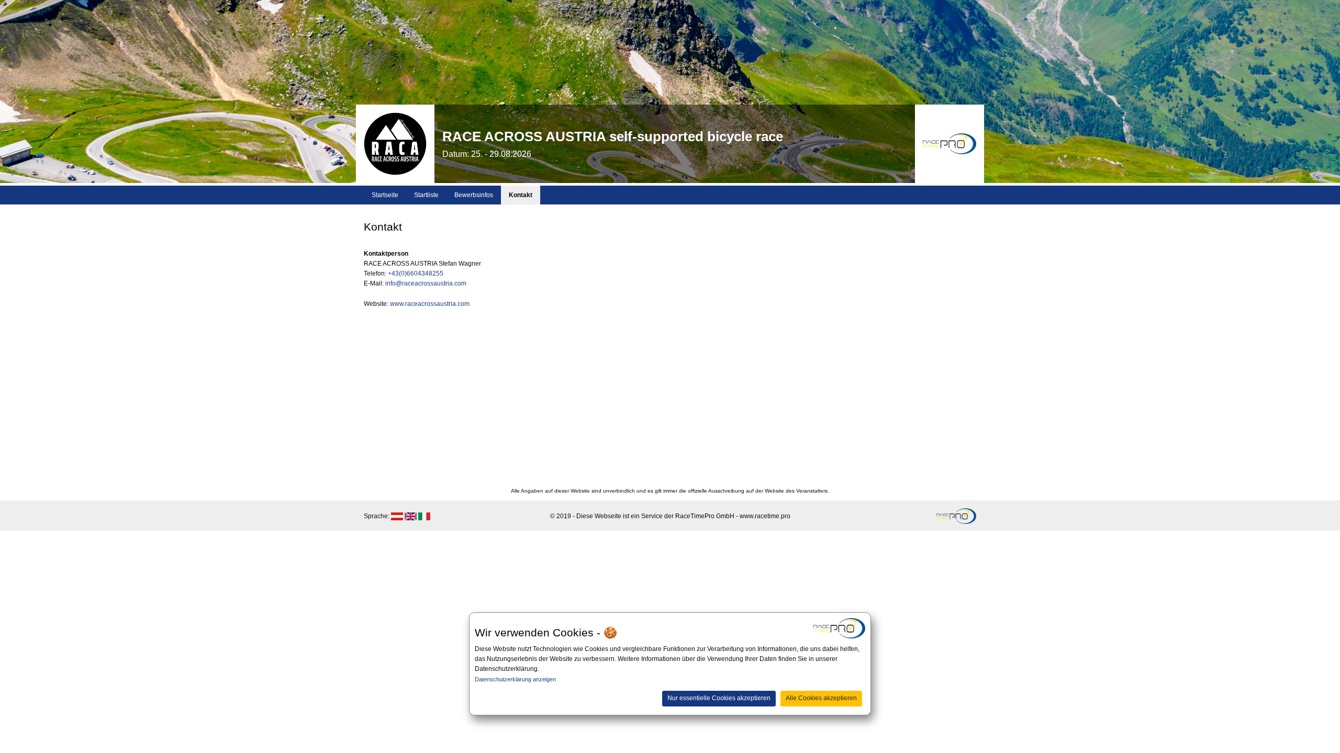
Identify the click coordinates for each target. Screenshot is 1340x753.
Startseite (385, 195)
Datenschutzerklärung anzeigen (515, 679)
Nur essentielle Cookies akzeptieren (718, 698)
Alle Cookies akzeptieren (821, 698)
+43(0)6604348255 (415, 273)
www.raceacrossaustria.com (430, 303)
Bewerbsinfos (473, 195)
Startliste (426, 195)
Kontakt (520, 195)
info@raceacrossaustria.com (425, 283)
